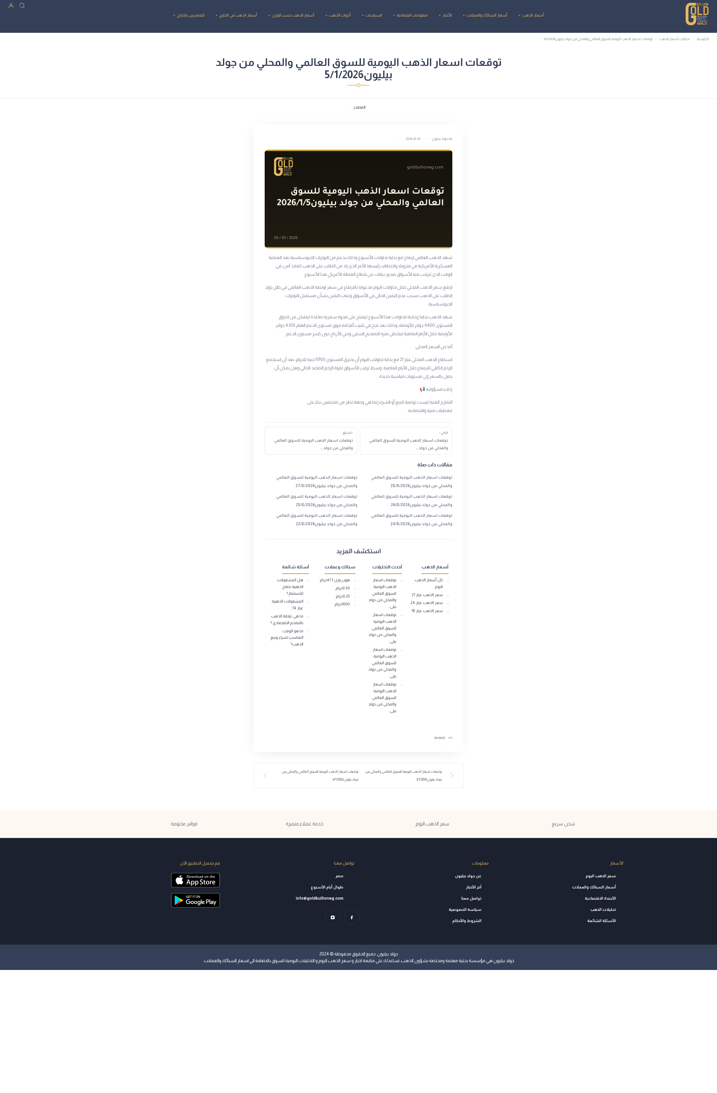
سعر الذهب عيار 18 (427, 610)
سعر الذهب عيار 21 (427, 594)
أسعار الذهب (533, 15)
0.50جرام (343, 588)
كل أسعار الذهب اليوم (429, 583)
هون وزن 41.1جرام (335, 580)
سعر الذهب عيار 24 (427, 602)
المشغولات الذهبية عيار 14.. (287, 604)
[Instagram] (332, 917)
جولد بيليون (440, 139)
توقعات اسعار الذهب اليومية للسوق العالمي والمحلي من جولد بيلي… (382, 593)
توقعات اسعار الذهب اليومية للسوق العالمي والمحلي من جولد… (408, 440)
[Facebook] (352, 917)
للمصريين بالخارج (190, 15)
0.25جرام (343, 596)
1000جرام (342, 604)
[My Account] (11, 5)
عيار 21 (405, 359)
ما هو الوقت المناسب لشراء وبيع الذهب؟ (287, 638)
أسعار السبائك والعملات (487, 15)
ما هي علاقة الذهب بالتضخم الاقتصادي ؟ (286, 619)
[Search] (22, 5)
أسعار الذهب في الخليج (238, 15)
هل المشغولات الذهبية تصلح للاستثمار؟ (290, 587)
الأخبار (447, 15)
